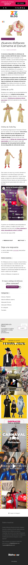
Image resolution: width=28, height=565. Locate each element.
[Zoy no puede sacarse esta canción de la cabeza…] (14, 381)
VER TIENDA (20, 3)
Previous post (8, 240)
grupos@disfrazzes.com (9, 545)
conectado (16, 250)
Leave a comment (11, 50)
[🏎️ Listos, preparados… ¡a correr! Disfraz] (14, 494)
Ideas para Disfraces (7, 38)
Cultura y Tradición (6, 297)
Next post (21, 240)
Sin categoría (4, 307)
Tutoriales (3, 310)
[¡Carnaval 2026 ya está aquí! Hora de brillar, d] (14, 437)
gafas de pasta (5, 139)
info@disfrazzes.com (15, 543)
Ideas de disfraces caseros (8, 299)
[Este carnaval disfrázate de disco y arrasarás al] (14, 466)
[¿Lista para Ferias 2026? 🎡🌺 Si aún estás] (14, 352)
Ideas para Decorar (6, 302)
